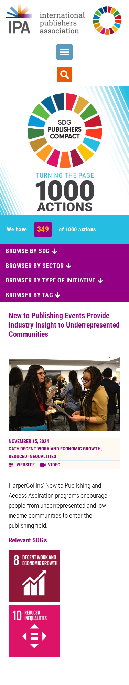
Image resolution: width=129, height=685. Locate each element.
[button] (64, 52)
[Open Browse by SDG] (55, 251)
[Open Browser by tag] (58, 295)
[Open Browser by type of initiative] (100, 280)
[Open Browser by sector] (69, 265)
